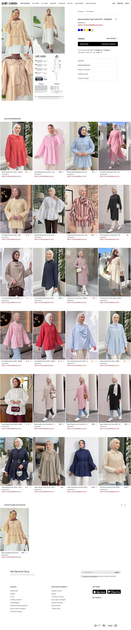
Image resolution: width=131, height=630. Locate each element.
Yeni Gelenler (90, 11)
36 (100, 245)
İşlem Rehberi (56, 606)
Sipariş (53, 594)
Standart (4, 563)
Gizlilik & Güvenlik (15, 600)
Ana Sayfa (81, 11)
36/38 (69, 497)
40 (106, 245)
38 (70, 308)
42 (109, 245)
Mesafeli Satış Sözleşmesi (19, 606)
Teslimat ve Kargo (57, 597)
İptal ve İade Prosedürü (18, 608)
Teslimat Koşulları (16, 611)
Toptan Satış (55, 608)
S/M (35, 182)
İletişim (12, 594)
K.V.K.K (12, 597)
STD (3, 497)
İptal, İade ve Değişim (58, 600)
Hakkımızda (14, 591)
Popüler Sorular (56, 591)
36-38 (3, 182)
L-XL (101, 308)
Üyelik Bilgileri (14, 603)
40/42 (74, 497)
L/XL (39, 182)
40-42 (8, 182)
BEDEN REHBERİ (111, 38)
